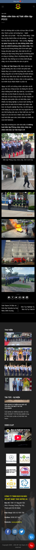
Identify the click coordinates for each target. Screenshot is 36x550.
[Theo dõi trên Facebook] (8, 531)
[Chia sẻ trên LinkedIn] (27, 297)
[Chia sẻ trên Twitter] (16, 297)
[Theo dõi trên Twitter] (22, 531)
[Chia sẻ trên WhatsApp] (9, 297)
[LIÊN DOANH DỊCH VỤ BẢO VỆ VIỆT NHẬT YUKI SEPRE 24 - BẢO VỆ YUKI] (18, 6)
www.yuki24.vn (17, 522)
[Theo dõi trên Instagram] (15, 531)
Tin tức (4, 13)
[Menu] (3, 6)
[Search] (33, 6)
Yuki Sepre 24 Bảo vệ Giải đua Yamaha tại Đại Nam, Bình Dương (10, 308)
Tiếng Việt (16, 1)
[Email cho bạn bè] (20, 297)
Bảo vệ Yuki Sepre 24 (12, 66)
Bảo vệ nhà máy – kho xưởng (17, 41)
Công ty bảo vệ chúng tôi (19, 89)
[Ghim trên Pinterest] (23, 297)
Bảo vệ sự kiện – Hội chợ (13, 36)
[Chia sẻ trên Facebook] (12, 297)
